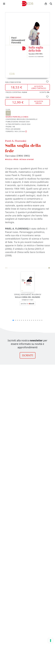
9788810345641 (15, 97)
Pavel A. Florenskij (15, 141)
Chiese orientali (27, 159)
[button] (16, 131)
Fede (16, 159)
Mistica (9, 159)
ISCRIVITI (27, 355)
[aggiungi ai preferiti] (47, 81)
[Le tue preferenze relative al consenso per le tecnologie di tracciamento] (50, 640)
